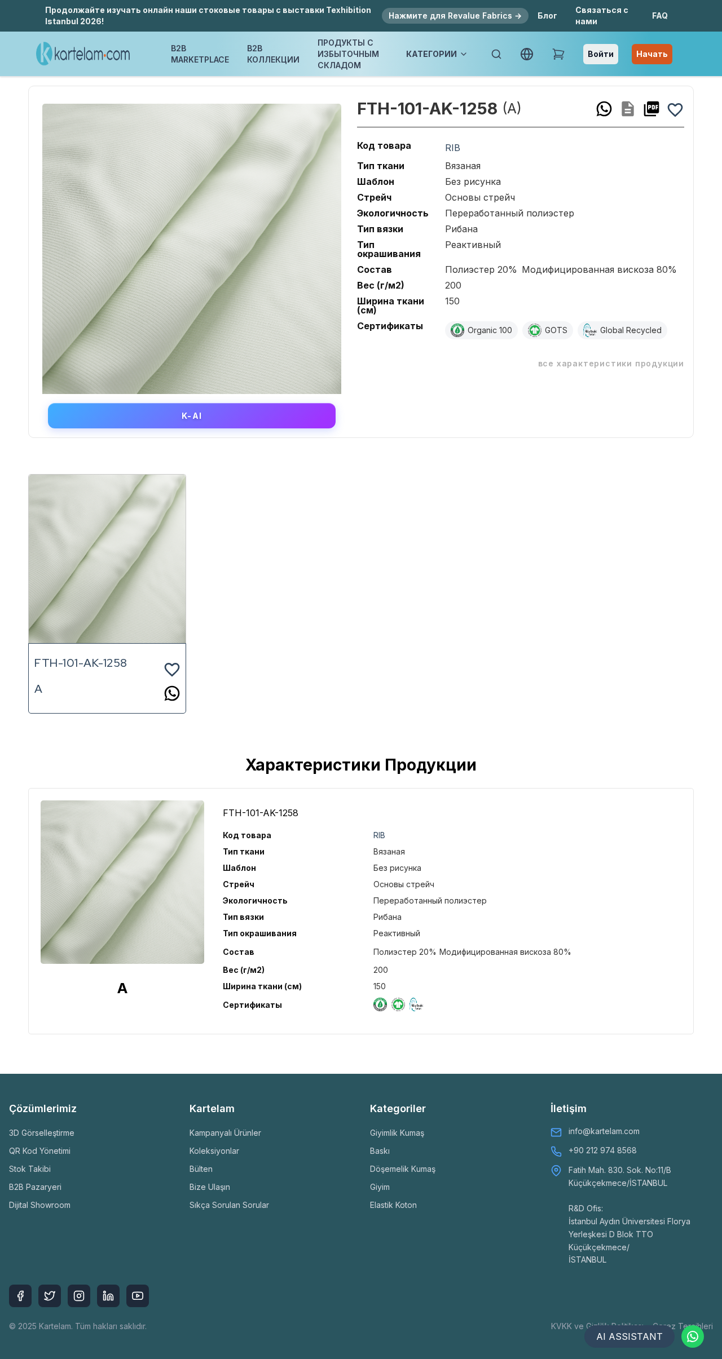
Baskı (380, 1151)
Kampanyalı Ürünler (225, 1132)
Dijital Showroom (40, 1205)
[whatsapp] (604, 109)
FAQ (660, 15)
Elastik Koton (393, 1205)
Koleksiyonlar (214, 1151)
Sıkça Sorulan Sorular (229, 1205)
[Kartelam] (83, 54)
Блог (547, 15)
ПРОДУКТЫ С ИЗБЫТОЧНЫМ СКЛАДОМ (348, 54)
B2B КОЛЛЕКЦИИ (273, 53)
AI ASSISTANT (629, 1336)
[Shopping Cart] (558, 54)
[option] (191, 244)
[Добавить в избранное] (675, 108)
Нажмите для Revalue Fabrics (455, 15)
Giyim (380, 1187)
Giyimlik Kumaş (397, 1132)
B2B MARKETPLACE (200, 53)
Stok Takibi (30, 1169)
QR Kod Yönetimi (40, 1151)
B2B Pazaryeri (35, 1187)
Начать (652, 54)
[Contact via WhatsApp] (692, 1336)
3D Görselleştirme (41, 1132)
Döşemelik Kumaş (402, 1169)
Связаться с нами (601, 15)
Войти (601, 54)
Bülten (201, 1169)
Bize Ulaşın (210, 1187)
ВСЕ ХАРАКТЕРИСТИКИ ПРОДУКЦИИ (611, 363)
